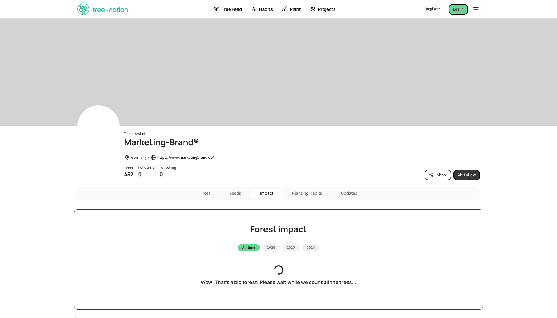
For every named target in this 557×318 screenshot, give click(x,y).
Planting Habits (307, 193)
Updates (349, 193)
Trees (205, 193)
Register (433, 9)
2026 (271, 247)
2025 (291, 247)
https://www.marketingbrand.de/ (185, 157)
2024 (311, 247)
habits (266, 9)
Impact (266, 193)
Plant (295, 9)
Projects (327, 9)
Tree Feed (232, 9)
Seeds (235, 193)
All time (248, 247)
